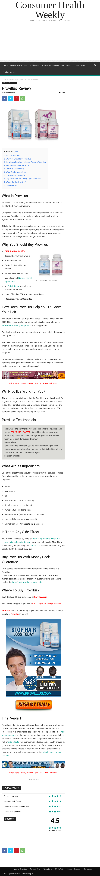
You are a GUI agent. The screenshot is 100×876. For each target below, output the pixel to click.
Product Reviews (9, 72)
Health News (80, 65)
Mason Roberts (9, 93)
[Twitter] (10, 98)
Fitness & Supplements (50, 65)
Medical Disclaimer (21, 869)
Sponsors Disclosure (74, 869)
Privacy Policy (47, 869)
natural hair (35, 545)
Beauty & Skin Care (31, 65)
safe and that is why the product (16, 325)
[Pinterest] (16, 98)
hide (16, 152)
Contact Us (88, 869)
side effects (13, 742)
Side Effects (13, 286)
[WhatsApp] (22, 98)
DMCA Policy (59, 869)
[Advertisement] (50, 42)
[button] (95, 65)
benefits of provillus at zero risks (27, 582)
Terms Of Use (35, 869)
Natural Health (67, 65)
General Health (16, 65)
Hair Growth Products (16, 79)
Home (5, 65)
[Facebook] (4, 98)
